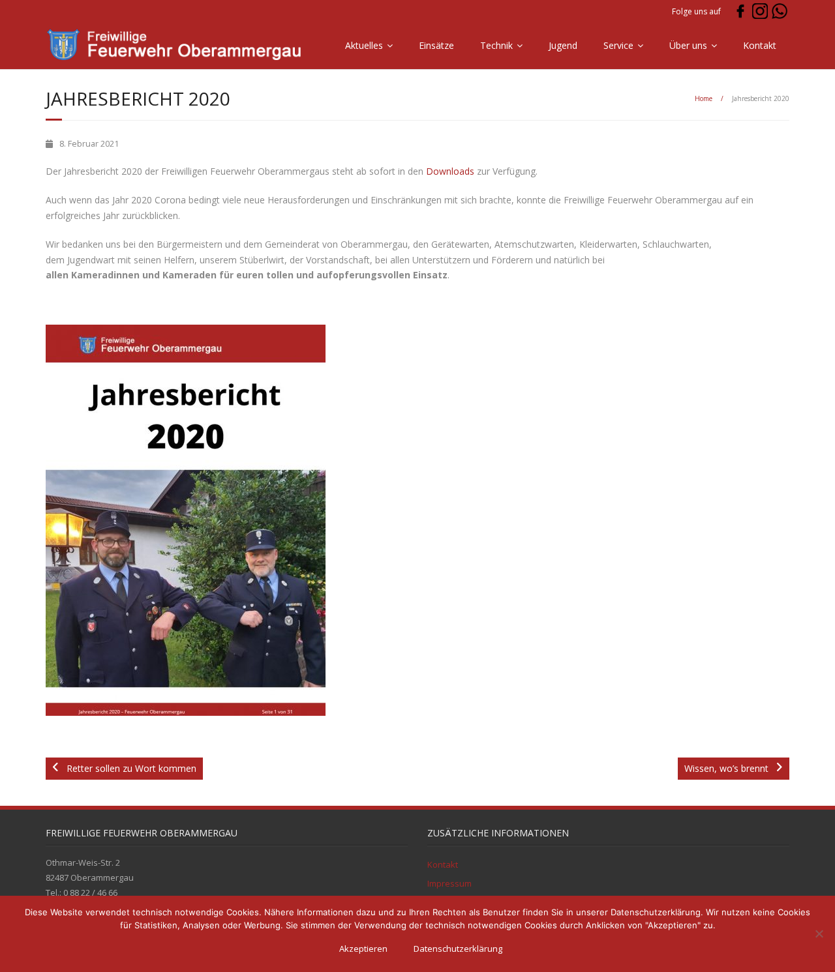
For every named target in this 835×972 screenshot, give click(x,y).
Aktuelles (364, 45)
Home (703, 98)
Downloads (450, 171)
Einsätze (436, 45)
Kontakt (759, 45)
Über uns (688, 45)
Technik (496, 45)
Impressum (449, 883)
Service (618, 45)
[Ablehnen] (818, 933)
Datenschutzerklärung (458, 948)
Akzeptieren (363, 948)
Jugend (563, 45)
